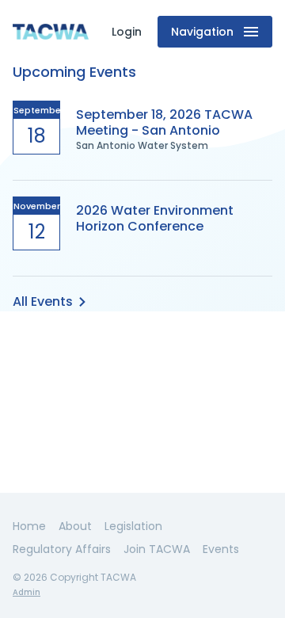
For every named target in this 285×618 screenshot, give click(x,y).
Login (127, 32)
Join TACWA (157, 549)
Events (221, 549)
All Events (43, 301)
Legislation (133, 526)
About (75, 526)
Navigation (202, 32)
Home (29, 526)
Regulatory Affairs (62, 549)
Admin (26, 592)
